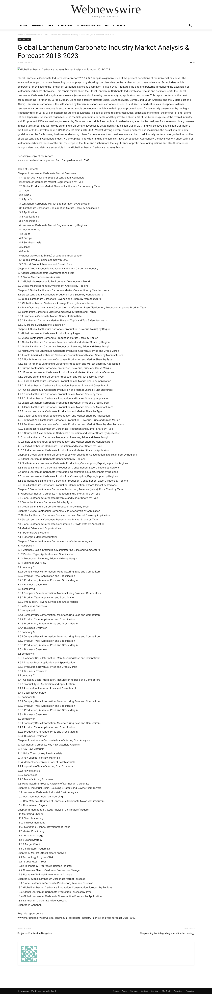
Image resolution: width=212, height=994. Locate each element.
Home (23, 25)
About (116, 991)
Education (65, 25)
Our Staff (155, 991)
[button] (190, 25)
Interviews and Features (93, 25)
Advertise (178, 991)
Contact (133, 991)
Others (117, 25)
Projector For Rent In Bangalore (35, 933)
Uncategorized (33, 34)
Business (37, 25)
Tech (50, 25)
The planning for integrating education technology (166, 933)
